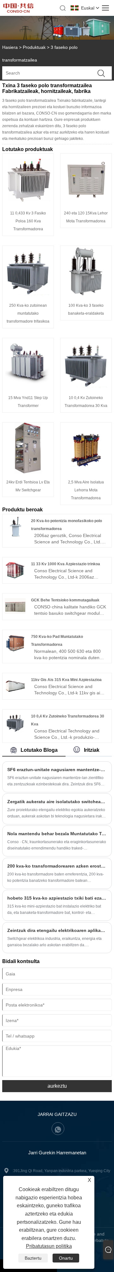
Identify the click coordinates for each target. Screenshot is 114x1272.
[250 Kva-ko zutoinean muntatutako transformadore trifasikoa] (28, 295)
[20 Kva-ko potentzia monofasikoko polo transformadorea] (15, 535)
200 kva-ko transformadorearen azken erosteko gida (57, 866)
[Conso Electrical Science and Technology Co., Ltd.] (18, 11)
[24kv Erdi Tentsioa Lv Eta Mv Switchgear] (28, 472)
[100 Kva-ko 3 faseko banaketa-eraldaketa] (85, 295)
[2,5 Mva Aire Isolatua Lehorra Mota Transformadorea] (85, 472)
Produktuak (34, 47)
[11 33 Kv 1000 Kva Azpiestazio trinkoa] (15, 578)
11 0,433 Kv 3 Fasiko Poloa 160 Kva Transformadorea (28, 221)
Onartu (66, 1258)
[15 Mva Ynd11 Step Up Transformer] (28, 387)
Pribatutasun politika (49, 1246)
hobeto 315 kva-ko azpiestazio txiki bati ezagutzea (57, 898)
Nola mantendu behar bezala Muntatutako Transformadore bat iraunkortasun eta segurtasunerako (57, 833)
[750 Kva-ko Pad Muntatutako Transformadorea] (15, 651)
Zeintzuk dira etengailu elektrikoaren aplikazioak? (57, 930)
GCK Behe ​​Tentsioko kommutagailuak (65, 600)
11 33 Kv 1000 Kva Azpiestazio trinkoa (65, 564)
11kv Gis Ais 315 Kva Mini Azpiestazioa (66, 680)
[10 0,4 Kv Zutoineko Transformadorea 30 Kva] (85, 387)
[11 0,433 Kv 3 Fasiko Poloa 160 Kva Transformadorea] (28, 203)
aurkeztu (57, 1086)
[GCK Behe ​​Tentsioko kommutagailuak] (15, 615)
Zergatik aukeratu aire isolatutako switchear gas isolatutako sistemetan (57, 801)
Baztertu (33, 1258)
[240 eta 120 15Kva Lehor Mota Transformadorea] (85, 203)
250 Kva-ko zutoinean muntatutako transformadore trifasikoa (28, 313)
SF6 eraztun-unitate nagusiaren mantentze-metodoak (57, 769)
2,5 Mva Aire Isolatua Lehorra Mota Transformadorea (86, 490)
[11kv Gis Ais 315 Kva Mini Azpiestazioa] (15, 694)
